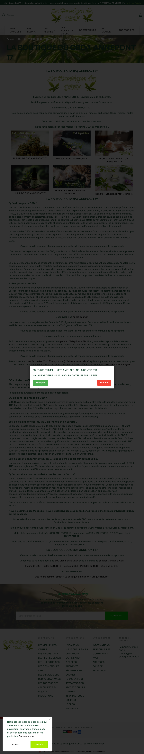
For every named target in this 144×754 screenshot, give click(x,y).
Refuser (15, 744)
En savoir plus (26, 736)
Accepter (39, 744)
